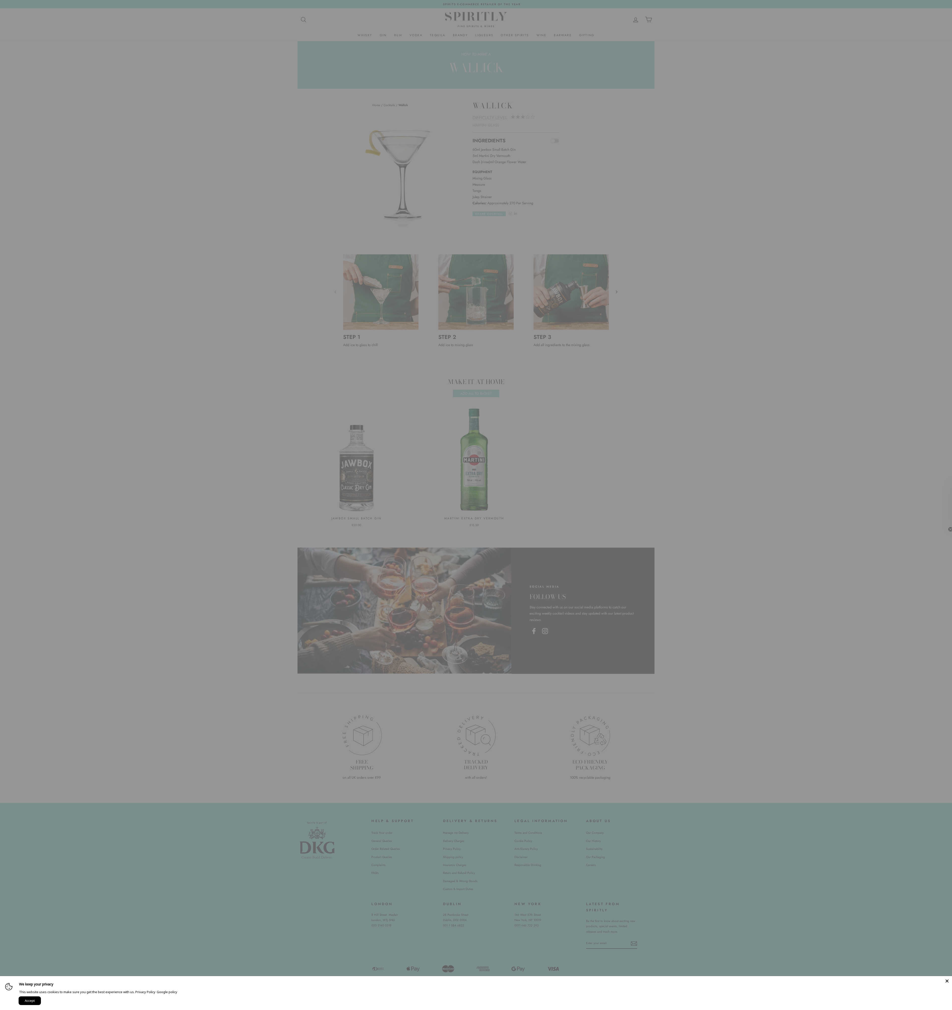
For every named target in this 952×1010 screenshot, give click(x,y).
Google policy (167, 992)
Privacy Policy (145, 992)
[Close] (947, 981)
